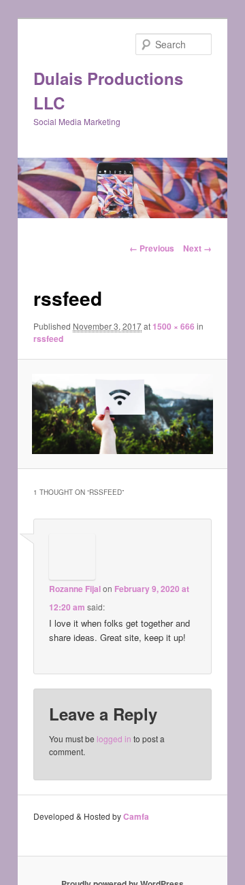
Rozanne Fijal (75, 589)
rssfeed (48, 338)
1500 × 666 (173, 326)
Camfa (136, 816)
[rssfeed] (122, 414)
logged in (114, 738)
